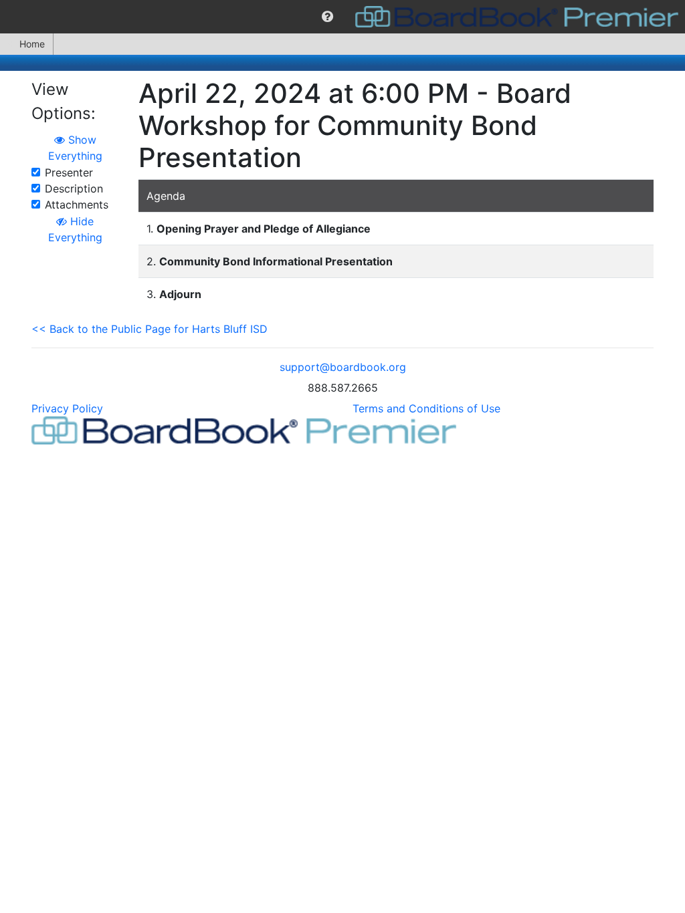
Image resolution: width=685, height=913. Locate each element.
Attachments (76, 204)
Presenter (69, 172)
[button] (327, 16)
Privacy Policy (67, 408)
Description (74, 188)
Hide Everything (75, 229)
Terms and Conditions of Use (426, 408)
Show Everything (75, 147)
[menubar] (342, 16)
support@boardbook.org (343, 367)
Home (32, 43)
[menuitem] (327, 16)
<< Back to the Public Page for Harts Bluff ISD (149, 329)
